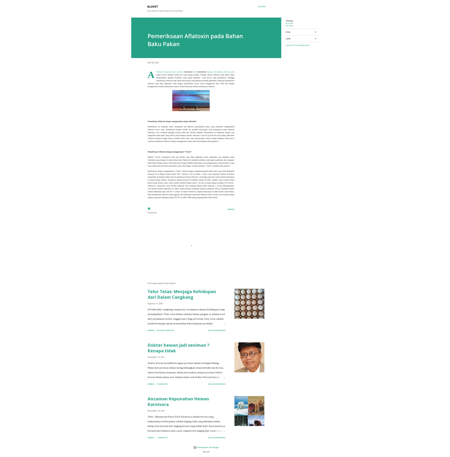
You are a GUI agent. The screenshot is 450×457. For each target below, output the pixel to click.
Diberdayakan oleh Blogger (207, 447)
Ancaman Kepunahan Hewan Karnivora (178, 401)
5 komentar (162, 384)
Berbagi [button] (231, 209)
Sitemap (289, 25)
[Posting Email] (149, 209)
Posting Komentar (165, 330)
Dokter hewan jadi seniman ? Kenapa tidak (178, 348)
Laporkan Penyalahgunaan (298, 45)
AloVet (152, 6)
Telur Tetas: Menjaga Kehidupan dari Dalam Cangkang (182, 294)
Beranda (289, 23)
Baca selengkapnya (216, 330)
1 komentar (162, 438)
